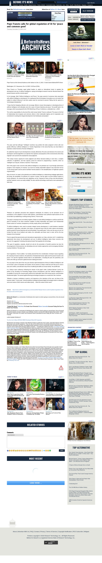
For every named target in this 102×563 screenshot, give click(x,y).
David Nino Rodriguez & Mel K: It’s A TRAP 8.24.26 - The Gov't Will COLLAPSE (80, 272)
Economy (21, 5)
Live (64, 5)
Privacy (42, 531)
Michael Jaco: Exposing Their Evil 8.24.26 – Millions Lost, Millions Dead (80, 288)
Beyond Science (32, 5)
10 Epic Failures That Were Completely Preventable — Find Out (35, 203)
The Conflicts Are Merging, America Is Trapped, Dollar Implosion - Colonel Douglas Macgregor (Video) (81, 412)
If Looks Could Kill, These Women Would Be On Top (80, 131)
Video (67, 5)
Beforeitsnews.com (19, 9)
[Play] (81, 32)
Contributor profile (21, 18)
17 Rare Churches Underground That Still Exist (79, 440)
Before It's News (23, 2)
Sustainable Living (50, 5)
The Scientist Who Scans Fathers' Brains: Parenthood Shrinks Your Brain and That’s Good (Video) (80, 278)
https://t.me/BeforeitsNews (75, 159)
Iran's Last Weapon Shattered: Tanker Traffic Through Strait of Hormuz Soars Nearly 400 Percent (80, 368)
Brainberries (9, 139)
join (15, 301)
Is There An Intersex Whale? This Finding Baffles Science (79, 113)
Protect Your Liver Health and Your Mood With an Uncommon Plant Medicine (81, 469)
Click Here (21, 306)
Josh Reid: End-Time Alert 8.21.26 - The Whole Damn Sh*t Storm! (79, 407)
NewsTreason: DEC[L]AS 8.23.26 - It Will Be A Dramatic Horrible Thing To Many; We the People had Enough (81, 234)
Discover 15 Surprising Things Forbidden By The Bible (35, 413)
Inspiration (59, 5)
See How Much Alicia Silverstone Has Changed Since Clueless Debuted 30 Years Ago (81, 76)
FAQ (31, 531)
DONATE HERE (73, 11)
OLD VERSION (88, 11)
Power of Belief (41, 5)
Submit (81, 190)
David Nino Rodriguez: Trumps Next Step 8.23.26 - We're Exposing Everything (80, 213)
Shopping (84, 5)
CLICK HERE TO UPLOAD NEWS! (87, 19)
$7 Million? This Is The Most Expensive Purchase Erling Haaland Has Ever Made (74, 343)
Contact (36, 531)
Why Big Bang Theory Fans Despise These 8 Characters (15, 413)
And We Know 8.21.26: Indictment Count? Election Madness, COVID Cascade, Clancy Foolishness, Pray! (80, 401)
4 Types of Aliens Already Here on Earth (79, 465)
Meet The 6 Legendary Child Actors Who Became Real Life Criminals (15, 396)
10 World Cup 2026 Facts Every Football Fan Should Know (54, 136)
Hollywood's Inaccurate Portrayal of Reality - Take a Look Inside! (15, 203)
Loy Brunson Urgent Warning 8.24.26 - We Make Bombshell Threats (80, 298)
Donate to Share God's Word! (81, 49)
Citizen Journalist (43, 306)
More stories (28, 18)
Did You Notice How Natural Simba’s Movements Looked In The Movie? (53, 203)
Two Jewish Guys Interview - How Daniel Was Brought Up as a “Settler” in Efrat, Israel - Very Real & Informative (81, 454)
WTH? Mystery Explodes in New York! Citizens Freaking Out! (79, 308)
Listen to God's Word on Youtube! (81, 46)
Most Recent (77, 5)
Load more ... (36, 483)
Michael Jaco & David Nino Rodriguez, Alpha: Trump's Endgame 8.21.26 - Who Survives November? (81, 387)
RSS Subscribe (78, 531)
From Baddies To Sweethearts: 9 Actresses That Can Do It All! (55, 395)
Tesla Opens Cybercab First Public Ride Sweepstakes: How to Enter (79, 479)
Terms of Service (51, 531)
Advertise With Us (23, 531)
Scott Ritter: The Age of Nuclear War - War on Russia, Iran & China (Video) (81, 362)
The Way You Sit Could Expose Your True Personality (35, 136)
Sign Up (92, 2)
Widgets (86, 531)
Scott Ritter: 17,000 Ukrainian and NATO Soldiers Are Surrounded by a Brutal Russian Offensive (81, 381)
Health (25, 5)
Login (88, 2)
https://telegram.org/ (88, 153)
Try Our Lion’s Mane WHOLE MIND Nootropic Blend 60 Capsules (24, 320)
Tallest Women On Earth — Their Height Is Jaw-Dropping (87, 343)
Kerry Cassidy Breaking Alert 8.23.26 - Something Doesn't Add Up (79, 239)
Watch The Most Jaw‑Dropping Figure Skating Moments (81, 94)
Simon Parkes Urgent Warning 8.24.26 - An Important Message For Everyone (80, 218)
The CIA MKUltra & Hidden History (78, 487)
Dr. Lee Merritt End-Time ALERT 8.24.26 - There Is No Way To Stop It (80, 283)
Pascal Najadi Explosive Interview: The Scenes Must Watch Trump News (79, 303)
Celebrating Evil (73, 483)
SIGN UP (73, 177)
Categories (90, 5)
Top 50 (71, 5)
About (15, 531)
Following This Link (14, 360)
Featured (15, 5)
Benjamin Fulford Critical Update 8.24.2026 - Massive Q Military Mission (81, 320)
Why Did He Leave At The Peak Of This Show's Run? (16, 136)
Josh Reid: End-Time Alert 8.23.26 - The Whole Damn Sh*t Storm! (79, 254)
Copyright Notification (65, 531)
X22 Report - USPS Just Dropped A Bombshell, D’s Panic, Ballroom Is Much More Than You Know (81, 314)
